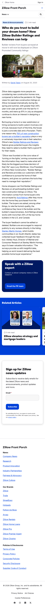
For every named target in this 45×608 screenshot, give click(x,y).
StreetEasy (7, 500)
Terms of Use (9, 549)
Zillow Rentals (9, 519)
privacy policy (12, 417)
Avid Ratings (22, 197)
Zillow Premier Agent (12, 534)
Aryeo (5, 514)
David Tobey (16, 83)
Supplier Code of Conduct (14, 568)
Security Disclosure (11, 563)
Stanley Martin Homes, (12, 231)
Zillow (5, 491)
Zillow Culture (9, 480)
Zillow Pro (7, 529)
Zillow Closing (9, 538)
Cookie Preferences (22, 598)
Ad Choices (29, 593)
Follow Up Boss (10, 510)
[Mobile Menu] (42, 8)
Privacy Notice (17, 593)
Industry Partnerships (12, 470)
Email (8, 393)
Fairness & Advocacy (12, 475)
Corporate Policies (11, 558)
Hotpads (7, 505)
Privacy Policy (9, 554)
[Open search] (40, 14)
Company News (10, 456)
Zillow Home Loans (11, 524)
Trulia (5, 495)
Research (7, 461)
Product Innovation (11, 466)
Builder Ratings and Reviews (25, 142)
